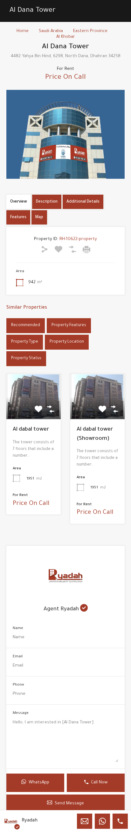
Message (21, 713)
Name (18, 629)
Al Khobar (65, 37)
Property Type (24, 342)
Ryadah (30, 820)
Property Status (26, 358)
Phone (18, 685)
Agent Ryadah (62, 610)
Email (18, 657)
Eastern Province (90, 31)
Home (23, 31)
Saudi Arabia (51, 31)
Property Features (69, 325)
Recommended (25, 325)
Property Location (67, 342)
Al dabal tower (31, 430)
